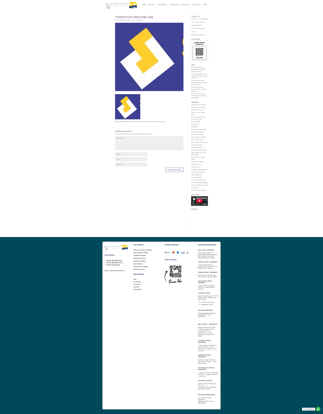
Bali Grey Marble (195, 121)
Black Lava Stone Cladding (198, 137)
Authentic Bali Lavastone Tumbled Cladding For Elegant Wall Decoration (199, 82)
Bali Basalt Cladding (140, 261)
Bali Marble (194, 127)
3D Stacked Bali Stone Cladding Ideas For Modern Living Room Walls (198, 69)
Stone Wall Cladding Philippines (199, 182)
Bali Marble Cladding (140, 255)
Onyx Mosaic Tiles (196, 164)
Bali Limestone (195, 124)
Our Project (137, 284)
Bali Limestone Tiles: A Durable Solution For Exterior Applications (199, 89)
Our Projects (174, 5)
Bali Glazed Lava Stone (197, 110)
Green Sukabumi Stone (197, 139)
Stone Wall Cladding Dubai (198, 180)
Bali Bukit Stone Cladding (198, 107)
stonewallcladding (121, 20)
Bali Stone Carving (139, 269)
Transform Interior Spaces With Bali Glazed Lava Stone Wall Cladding (198, 96)
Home (144, 5)
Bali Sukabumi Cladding (197, 132)
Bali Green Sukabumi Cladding (143, 250)
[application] (199, 201)
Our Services (185, 5)
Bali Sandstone (138, 264)
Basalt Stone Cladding (197, 134)
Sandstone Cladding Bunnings (199, 169)
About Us (136, 287)
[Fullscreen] (206, 204)
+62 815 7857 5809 (112, 260)
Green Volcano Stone (197, 145)
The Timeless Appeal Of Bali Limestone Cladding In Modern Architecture (199, 76)
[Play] (193, 204)
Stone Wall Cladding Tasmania (199, 185)
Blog (205, 5)
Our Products (162, 5)
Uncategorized (195, 187)
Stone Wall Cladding (196, 177)
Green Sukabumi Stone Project (199, 142)
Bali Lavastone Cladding (141, 252)
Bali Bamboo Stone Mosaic (198, 104)
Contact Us (196, 5)
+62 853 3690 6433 (112, 263)
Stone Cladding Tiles (196, 175)
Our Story (151, 5)
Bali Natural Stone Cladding (198, 129)
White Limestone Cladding (198, 190)
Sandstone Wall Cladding (197, 172)
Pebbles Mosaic (195, 167)
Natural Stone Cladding (197, 162)
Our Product (137, 282)
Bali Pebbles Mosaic (139, 258)
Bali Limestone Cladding (141, 266)
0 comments (139, 20)
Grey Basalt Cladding (196, 147)
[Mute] (204, 204)
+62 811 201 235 (111, 265)
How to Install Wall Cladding (198, 150)
